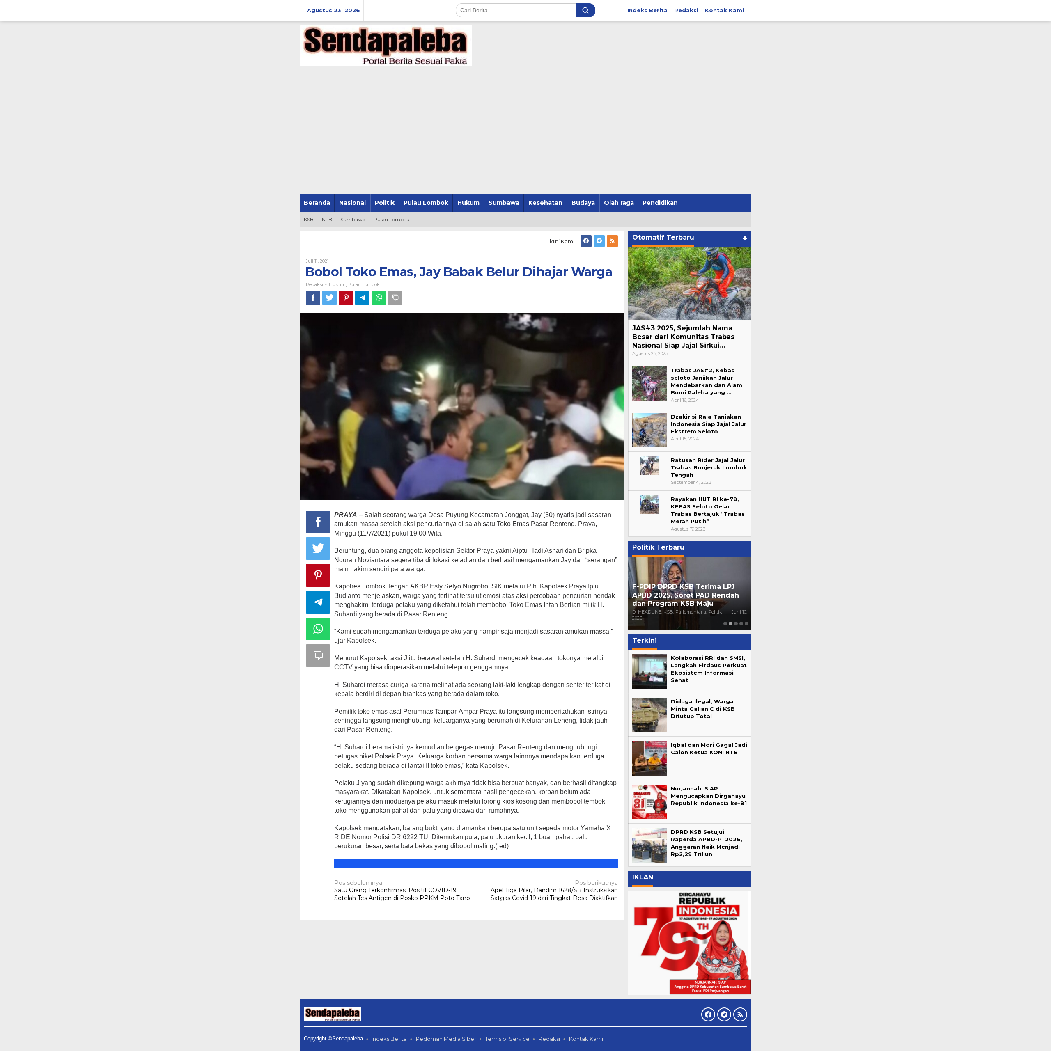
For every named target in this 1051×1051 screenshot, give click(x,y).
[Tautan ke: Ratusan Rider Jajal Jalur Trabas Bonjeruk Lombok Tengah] (649, 465)
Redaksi (549, 1038)
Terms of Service (507, 1038)
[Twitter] (599, 241)
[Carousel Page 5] (746, 623)
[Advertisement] (525, 132)
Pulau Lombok (364, 284)
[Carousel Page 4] (741, 623)
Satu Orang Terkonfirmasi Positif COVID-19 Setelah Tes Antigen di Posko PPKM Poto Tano (402, 890)
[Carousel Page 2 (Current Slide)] (730, 623)
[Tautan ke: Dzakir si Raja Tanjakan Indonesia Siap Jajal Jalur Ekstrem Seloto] (649, 429)
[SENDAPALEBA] (386, 45)
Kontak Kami (586, 1038)
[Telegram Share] (362, 298)
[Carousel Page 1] (725, 623)
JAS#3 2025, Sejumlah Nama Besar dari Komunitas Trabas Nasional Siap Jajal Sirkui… (683, 336)
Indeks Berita (389, 1038)
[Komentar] (395, 298)
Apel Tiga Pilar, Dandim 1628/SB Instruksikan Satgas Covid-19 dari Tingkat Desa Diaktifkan (554, 890)
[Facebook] (586, 241)
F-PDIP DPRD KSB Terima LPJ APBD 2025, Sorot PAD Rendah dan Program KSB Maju (685, 595)
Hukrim (337, 284)
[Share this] (313, 298)
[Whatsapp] (379, 298)
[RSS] (612, 241)
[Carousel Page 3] (736, 623)
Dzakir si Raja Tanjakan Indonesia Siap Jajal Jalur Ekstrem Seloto (708, 424)
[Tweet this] (329, 298)
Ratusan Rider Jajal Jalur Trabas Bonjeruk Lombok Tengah (709, 467)
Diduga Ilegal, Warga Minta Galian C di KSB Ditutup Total (703, 708)
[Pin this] (346, 298)
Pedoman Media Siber (446, 1038)
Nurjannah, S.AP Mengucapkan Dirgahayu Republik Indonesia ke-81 (709, 795)
